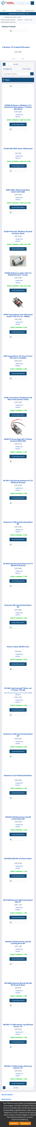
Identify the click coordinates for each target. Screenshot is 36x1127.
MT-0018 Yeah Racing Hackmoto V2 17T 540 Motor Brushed (18, 564)
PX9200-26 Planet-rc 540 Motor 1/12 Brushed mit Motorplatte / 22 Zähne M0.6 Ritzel (18, 107)
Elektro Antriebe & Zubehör (8, 20)
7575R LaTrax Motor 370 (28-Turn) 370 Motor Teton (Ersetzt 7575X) (18, 398)
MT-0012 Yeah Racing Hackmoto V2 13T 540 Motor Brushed (18, 481)
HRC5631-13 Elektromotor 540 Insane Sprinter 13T (18, 1067)
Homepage (1, 17)
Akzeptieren (25, 1123)
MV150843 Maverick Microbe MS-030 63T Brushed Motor (18, 984)
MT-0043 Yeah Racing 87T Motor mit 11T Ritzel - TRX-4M (18, 689)
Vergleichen (19, 114)
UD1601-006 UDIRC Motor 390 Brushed (18, 149)
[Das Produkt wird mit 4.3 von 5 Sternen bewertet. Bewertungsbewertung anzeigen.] (18, 312)
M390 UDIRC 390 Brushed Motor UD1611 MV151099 (18, 191)
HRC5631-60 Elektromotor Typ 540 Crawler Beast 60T (18, 818)
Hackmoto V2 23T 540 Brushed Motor (18, 775)
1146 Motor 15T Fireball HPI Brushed (15, 47)
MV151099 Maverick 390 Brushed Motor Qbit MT (18, 901)
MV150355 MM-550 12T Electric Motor (18, 859)
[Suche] (32, 3)
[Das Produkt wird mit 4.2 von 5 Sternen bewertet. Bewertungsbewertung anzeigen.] (18, 437)
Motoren (20, 20)
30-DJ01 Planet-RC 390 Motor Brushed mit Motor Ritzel (18, 232)
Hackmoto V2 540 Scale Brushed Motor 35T (18, 735)
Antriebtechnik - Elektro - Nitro (13, 17)
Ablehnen (14, 1123)
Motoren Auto (28, 20)
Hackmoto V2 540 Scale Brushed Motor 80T (18, 523)
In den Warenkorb (18, 124)
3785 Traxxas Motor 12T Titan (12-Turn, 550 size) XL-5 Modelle (18, 357)
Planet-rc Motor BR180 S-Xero (18, 647)
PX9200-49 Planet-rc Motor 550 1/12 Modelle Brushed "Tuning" (18, 274)
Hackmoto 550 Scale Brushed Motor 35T (18, 606)
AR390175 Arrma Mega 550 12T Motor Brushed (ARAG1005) (18, 440)
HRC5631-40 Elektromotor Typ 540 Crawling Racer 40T (18, 942)
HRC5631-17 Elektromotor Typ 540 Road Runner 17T (18, 1025)
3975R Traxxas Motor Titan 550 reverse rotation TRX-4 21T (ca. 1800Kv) (18, 315)
